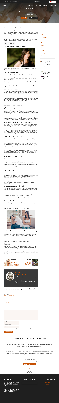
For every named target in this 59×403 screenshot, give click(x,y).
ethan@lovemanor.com (37, 1)
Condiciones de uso (47, 387)
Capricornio (43, 35)
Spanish (52, 1)
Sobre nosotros (47, 382)
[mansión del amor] (4, 5)
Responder (7, 302)
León (41, 42)
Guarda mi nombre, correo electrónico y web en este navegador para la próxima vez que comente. (21, 328)
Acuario (42, 31)
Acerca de (32, 5)
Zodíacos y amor (53, 5)
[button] (57, 5)
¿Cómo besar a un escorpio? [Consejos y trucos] (47, 78)
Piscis (41, 47)
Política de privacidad (51, 398)
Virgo (42, 55)
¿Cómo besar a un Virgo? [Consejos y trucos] (47, 73)
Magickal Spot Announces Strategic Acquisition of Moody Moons (48, 67)
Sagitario (42, 48)
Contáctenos (47, 384)
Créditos (46, 398)
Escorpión (42, 50)
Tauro (41, 52)
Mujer (36, 5)
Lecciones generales (46, 5)
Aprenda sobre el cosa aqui (29, 364)
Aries (41, 32)
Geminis (42, 39)
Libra (41, 44)
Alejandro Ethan (20, 274)
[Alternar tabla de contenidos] (13, 43)
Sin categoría (43, 53)
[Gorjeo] (28, 8)
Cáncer (42, 34)
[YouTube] (32, 8)
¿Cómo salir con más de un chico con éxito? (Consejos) (27, 263)
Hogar (29, 5)
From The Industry (44, 37)
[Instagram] (30, 8)
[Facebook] (27, 8)
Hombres (40, 5)
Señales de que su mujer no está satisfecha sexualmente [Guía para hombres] (15, 264)
